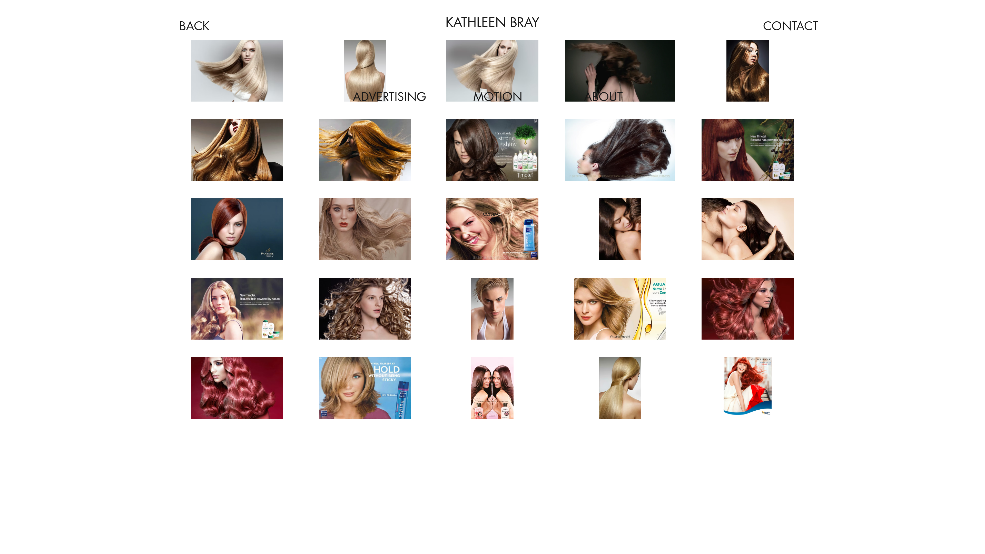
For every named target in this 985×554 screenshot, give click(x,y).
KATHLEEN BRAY (492, 22)
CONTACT (492, 214)
